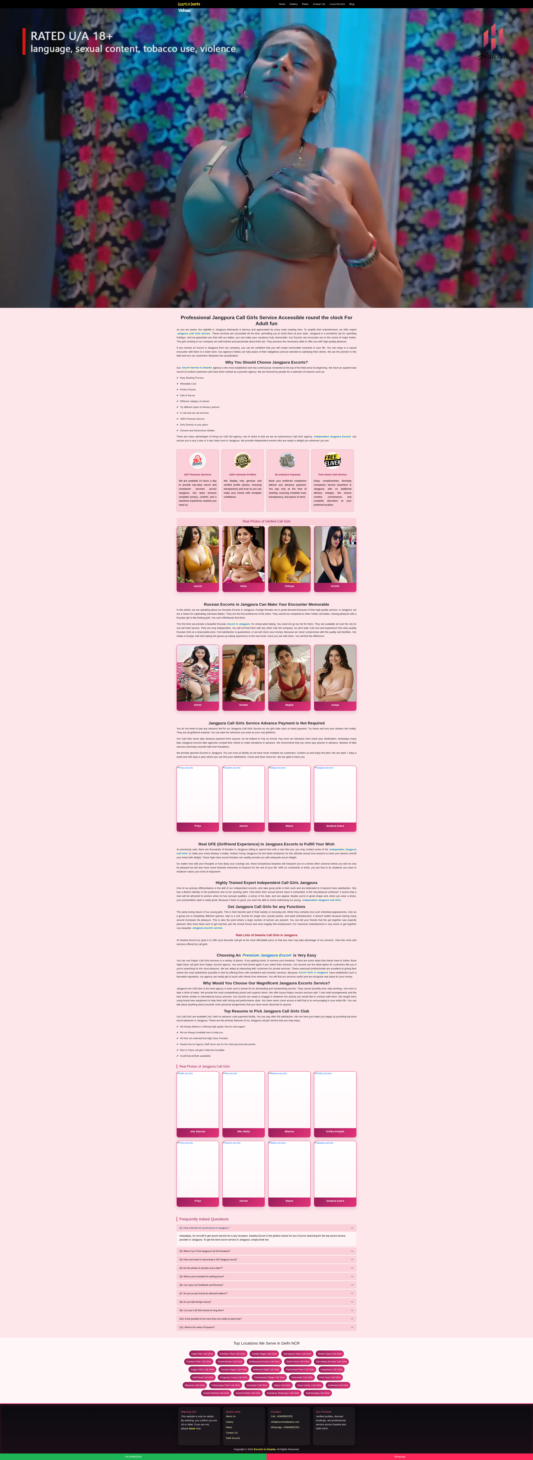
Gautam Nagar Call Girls (233, 1369)
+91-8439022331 (133, 1456)
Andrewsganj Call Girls (318, 1393)
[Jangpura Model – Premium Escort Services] (188, 4)
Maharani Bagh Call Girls (266, 1369)
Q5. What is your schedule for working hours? (201, 1276)
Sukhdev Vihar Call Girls (232, 1353)
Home (282, 4)
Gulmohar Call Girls (257, 1385)
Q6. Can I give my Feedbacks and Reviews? (201, 1285)
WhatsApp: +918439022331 (285, 1427)
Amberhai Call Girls (338, 1385)
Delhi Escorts (233, 1438)
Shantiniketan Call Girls (230, 1361)
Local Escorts (337, 4)
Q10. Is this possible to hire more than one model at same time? (210, 1319)
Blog (351, 4)
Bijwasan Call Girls (195, 1385)
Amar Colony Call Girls (309, 1385)
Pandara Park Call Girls (198, 1361)
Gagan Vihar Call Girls (202, 1369)
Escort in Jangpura (238, 624)
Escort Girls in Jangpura (313, 972)
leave (192, 1428)
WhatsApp (399, 1456)
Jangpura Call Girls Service (193, 333)
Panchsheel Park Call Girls (300, 1369)
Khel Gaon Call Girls (329, 1377)
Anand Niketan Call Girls (216, 1393)
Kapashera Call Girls (331, 1369)
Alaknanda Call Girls (301, 1377)
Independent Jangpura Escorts (332, 436)
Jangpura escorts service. (207, 928)
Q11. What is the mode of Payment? (197, 1327)
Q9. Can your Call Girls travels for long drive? (201, 1310)
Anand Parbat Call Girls (248, 1393)
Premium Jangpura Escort (266, 955)
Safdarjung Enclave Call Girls (264, 1361)
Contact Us (319, 4)
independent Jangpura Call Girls (321, 900)
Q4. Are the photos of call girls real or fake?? (201, 1268)
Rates (305, 4)
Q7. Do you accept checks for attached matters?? (203, 1293)
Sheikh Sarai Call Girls (330, 1353)
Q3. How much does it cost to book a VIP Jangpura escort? (208, 1259)
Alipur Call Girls (282, 1385)
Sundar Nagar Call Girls (264, 1353)
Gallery (294, 4)
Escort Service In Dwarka (197, 367)
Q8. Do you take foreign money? (195, 1302)
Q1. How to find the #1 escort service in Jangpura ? (204, 1228)
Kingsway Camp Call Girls (233, 1377)
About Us (231, 1416)
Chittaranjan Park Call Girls (225, 1385)
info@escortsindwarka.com (285, 1422)
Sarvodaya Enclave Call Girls (331, 1361)
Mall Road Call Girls (203, 1377)
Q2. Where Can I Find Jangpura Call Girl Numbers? (204, 1251)
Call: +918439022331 (282, 1416)
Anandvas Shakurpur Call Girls (283, 1393)
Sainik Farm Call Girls (297, 1361)
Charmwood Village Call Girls (269, 1377)
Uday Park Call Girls (202, 1353)
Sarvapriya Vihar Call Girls (297, 1353)
